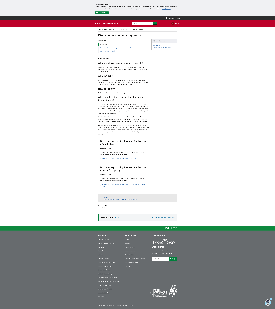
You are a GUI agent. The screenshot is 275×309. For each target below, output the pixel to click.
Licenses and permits (105, 266)
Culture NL (128, 239)
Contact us (101, 305)
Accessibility (111, 305)
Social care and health (105, 289)
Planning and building (105, 274)
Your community (103, 293)
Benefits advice (120, 29)
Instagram (165, 240)
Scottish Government (131, 262)
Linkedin (168, 242)
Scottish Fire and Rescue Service (135, 258)
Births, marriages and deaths (107, 243)
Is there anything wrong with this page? (162, 217)
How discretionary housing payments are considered (116, 48)
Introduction (104, 44)
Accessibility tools (174, 18)
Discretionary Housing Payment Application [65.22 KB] (119, 158)
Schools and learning (104, 285)
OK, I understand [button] (101, 13)
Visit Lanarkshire (130, 247)
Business (101, 247)
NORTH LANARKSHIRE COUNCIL (106, 23)
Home (99, 29)
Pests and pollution (104, 270)
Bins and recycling (103, 239)
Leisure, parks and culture (106, 262)
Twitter (157, 242)
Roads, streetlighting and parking (108, 281)
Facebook (153, 242)
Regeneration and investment (107, 277)
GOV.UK (127, 266)
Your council (102, 296)
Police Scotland (129, 255)
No (119, 217)
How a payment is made (107, 51)
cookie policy (166, 9)
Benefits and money (109, 29)
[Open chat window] (268, 302)
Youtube (160, 242)
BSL (132, 305)
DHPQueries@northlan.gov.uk (162, 47)
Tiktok (172, 242)
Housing (100, 255)
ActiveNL (127, 243)
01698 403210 (157, 45)
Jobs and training (103, 258)
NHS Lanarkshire (130, 251)
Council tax (101, 251)
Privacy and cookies (123, 305)
